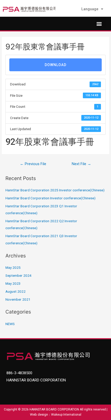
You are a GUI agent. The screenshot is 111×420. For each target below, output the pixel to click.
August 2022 (15, 291)
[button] (100, 22)
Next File (81, 164)
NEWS (10, 324)
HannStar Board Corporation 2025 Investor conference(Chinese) (55, 190)
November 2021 (17, 299)
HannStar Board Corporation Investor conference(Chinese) (50, 198)
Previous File (33, 164)
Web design (39, 414)
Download (55, 65)
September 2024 (18, 275)
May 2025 (13, 267)
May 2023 (13, 283)
